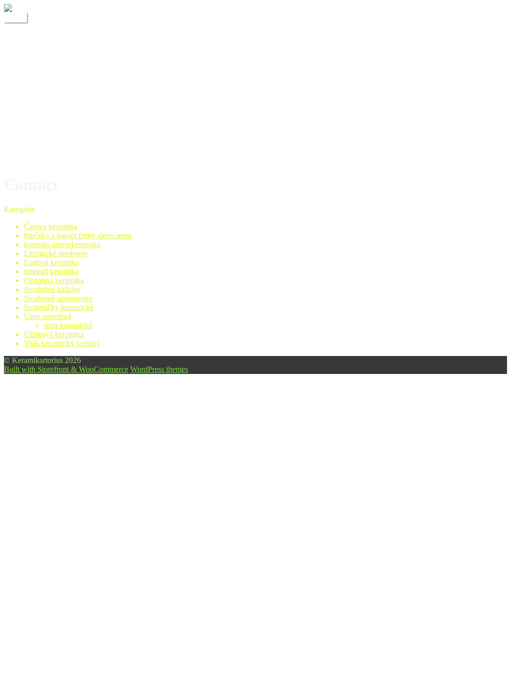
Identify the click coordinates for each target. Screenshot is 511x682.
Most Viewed (45, 133)
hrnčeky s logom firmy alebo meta (77, 235)
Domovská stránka (53, 70)
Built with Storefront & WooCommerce (66, 369)
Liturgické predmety (56, 253)
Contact (36, 88)
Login (33, 106)
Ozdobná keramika (54, 280)
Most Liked (42, 124)
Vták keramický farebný (62, 343)
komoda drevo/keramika (62, 244)
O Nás (34, 35)
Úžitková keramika (54, 334)
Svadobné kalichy (52, 289)
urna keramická (68, 325)
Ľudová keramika (51, 262)
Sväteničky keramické (58, 307)
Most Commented (52, 115)
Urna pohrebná (47, 316)
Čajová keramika (50, 226)
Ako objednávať (50, 79)
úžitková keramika (53, 151)
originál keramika (51, 271)
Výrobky (38, 53)
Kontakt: (37, 44)
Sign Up (37, 142)
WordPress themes (159, 369)
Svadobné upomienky (58, 298)
